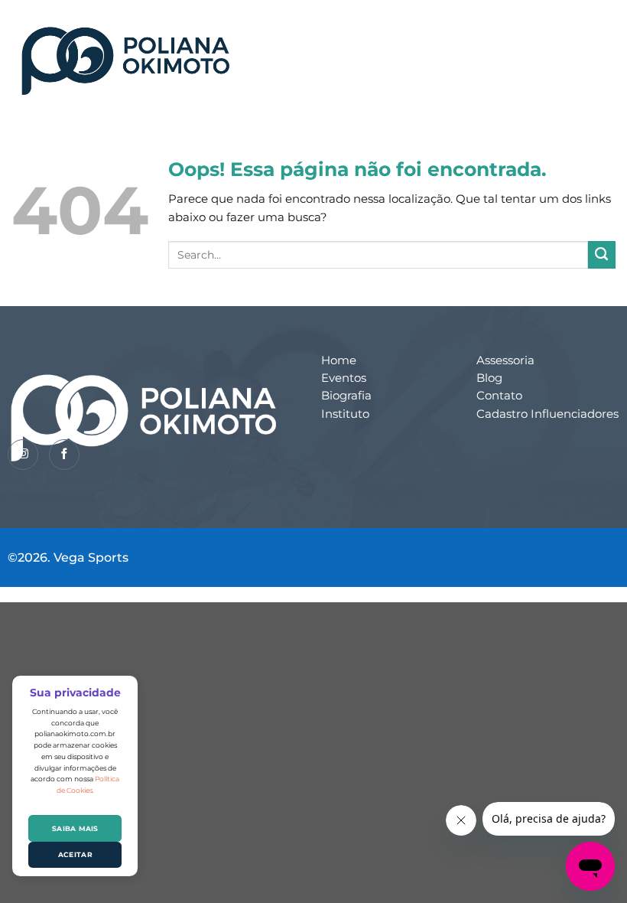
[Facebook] (64, 454)
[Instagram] (23, 454)
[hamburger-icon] (587, 50)
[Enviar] (602, 255)
